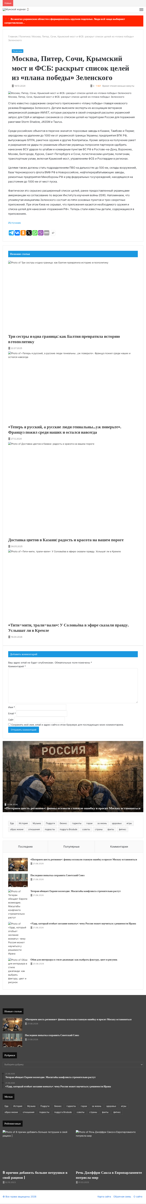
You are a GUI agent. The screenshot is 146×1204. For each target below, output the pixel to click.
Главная (12, 36)
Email (12, 713)
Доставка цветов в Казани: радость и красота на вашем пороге (66, 540)
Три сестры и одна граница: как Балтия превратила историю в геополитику (64, 339)
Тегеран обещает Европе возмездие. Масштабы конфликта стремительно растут (75, 891)
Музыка (37, 823)
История (23, 823)
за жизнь (102, 823)
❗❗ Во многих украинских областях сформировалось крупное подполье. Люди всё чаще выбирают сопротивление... (64, 21)
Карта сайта (104, 1196)
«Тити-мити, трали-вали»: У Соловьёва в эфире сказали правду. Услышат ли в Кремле (68, 627)
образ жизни (16, 829)
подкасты (50, 829)
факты (111, 829)
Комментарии (119, 846)
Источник (14, 222)
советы (86, 829)
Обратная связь (122, 1196)
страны (99, 829)
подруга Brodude (68, 829)
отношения (34, 829)
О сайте (138, 1196)
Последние (25, 846)
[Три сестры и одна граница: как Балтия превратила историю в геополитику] (73, 297)
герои (89, 823)
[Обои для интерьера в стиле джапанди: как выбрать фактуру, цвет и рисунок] (18, 971)
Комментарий (17, 666)
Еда (12, 823)
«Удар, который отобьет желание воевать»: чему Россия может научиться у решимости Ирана (83, 923)
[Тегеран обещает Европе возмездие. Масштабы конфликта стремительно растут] (18, 904)
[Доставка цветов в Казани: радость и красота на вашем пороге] (73, 489)
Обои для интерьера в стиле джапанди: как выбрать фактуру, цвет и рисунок (73, 959)
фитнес (122, 829)
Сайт (11, 719)
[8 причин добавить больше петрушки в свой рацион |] (36, 1149)
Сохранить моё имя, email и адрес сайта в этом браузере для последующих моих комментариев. (67, 724)
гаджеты (76, 823)
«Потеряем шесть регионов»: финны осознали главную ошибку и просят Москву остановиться (72, 808)
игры (129, 823)
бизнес (63, 823)
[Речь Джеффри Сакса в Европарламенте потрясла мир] (109, 1149)
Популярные (71, 846)
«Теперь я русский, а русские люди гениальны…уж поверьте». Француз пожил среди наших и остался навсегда (64, 429)
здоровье (117, 823)
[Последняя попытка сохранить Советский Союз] (18, 880)
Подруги (50, 823)
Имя (11, 707)
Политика (24, 36)
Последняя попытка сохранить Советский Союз (57, 875)
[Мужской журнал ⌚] (16, 9)
